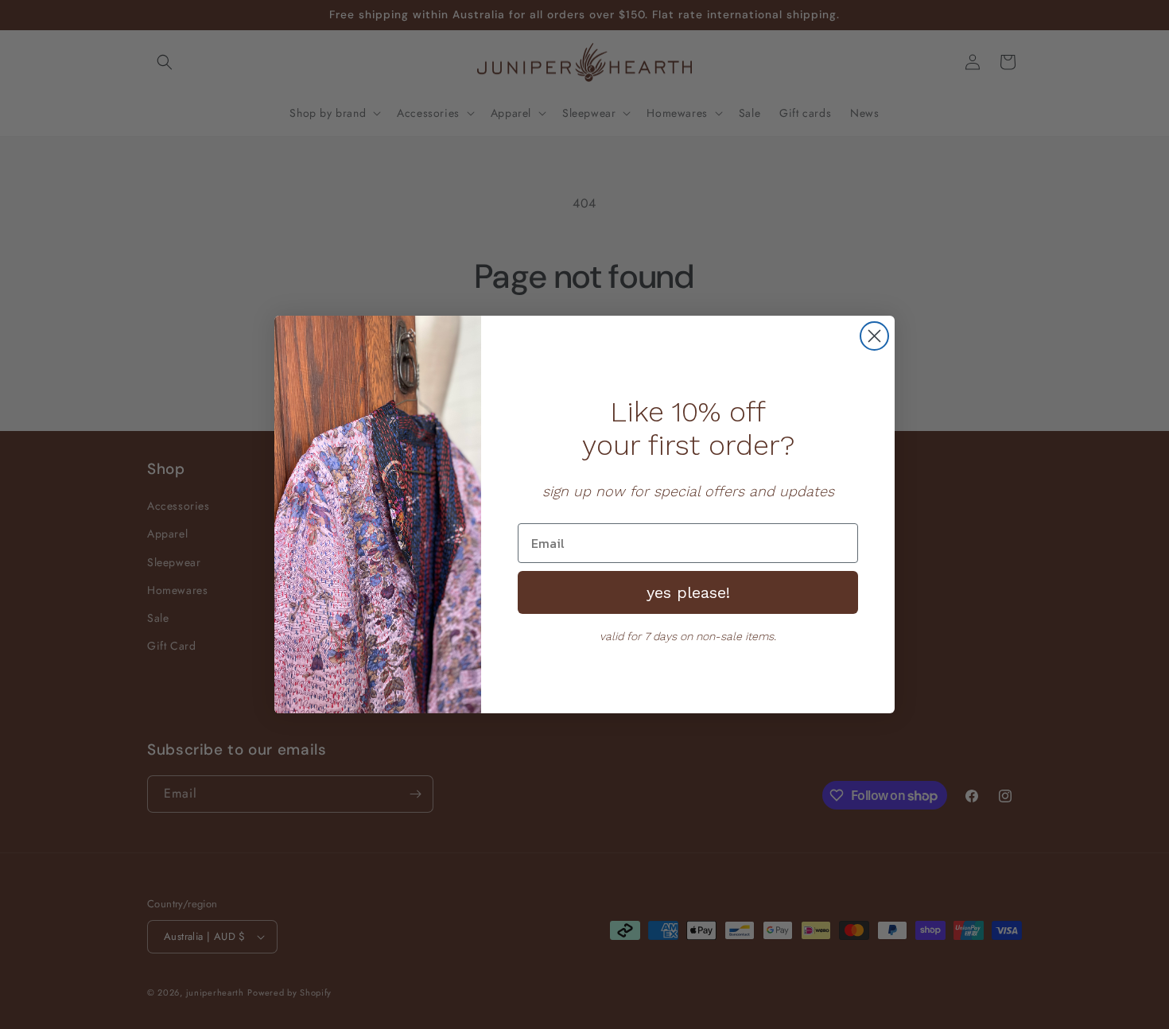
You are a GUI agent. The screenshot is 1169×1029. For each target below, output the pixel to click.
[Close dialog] (874, 336)
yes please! (688, 592)
